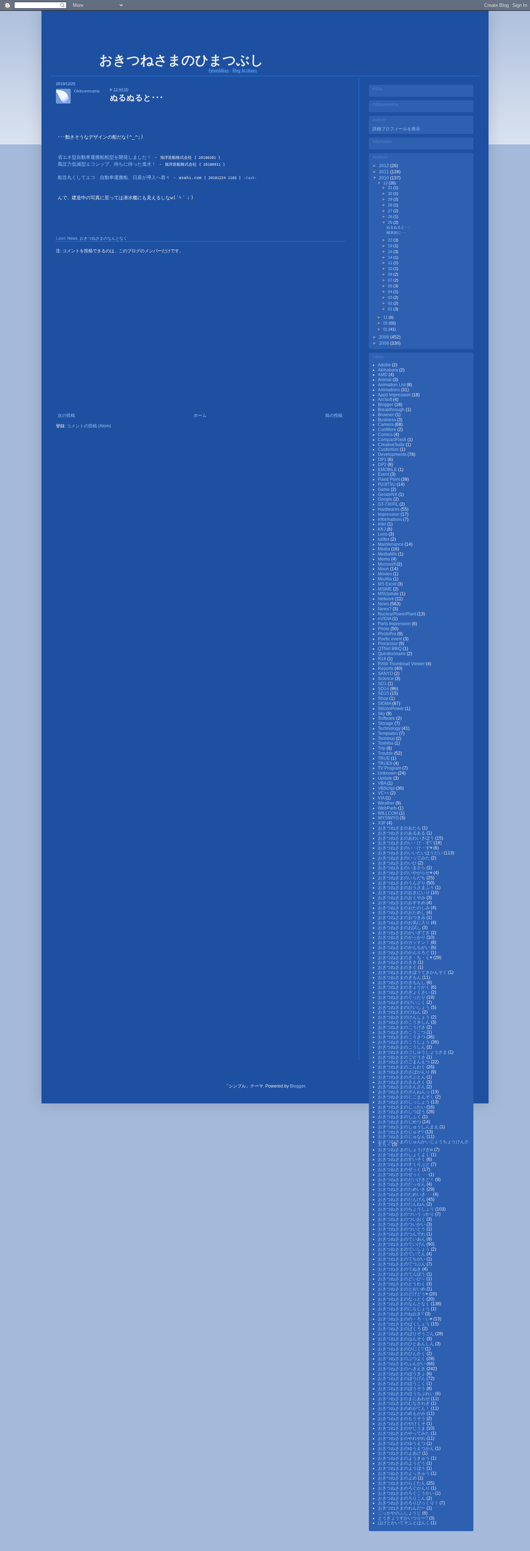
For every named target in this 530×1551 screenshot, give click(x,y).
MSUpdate (389, 593)
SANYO (386, 673)
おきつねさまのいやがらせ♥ (405, 872)
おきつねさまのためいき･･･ (405, 1194)
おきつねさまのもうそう (402, 1418)
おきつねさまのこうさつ (402, 1037)
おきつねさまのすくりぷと (404, 1164)
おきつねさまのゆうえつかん (406, 1448)
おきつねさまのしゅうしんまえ (409, 1126)
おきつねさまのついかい (402, 1224)
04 (390, 291)
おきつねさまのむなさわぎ (404, 1403)
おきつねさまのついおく (402, 1219)
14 (390, 257)
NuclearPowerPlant (397, 614)
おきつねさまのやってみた (404, 1433)
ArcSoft (385, 399)
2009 (384, 337)
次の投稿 (66, 415)
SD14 (384, 688)
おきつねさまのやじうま (402, 1428)
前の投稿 (334, 415)
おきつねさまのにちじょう (404, 1308)
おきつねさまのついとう (402, 1229)
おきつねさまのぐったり (402, 997)
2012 (384, 166)
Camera (386, 424)
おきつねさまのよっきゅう (404, 1473)
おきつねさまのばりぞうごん (406, 1333)
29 (390, 199)
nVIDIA (385, 618)
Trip (382, 748)
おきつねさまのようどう (402, 1463)
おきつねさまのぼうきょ (402, 1373)
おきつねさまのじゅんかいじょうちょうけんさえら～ (423, 1143)
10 (390, 268)
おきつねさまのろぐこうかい (406, 1493)
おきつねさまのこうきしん (404, 1022)
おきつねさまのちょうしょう (406, 1209)
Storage (386, 723)
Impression (389, 514)
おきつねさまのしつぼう (402, 1111)
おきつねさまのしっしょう (404, 1102)
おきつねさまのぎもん (400, 977)
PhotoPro (387, 633)
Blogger (386, 404)
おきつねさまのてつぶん (402, 1264)
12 (386, 183)
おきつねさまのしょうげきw (406, 1149)
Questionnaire (392, 653)
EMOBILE (388, 469)
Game (384, 489)
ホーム (200, 415)
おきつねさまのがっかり (402, 937)
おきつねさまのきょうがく (404, 987)
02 (390, 303)
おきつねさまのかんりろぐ (404, 952)
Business (387, 419)
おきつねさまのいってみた (404, 858)
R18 (382, 658)
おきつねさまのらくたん (402, 1483)
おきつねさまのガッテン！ (404, 942)
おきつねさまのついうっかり (406, 1214)
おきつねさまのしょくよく (404, 1154)
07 (390, 280)
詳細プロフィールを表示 (396, 128)
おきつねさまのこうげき (402, 1027)
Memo (384, 559)
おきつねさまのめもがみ (402, 1413)
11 (390, 263)
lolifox (384, 539)
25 (390, 222)
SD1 (383, 683)
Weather (387, 803)
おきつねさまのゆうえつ (402, 1443)
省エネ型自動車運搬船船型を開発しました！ (104, 157)
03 (390, 297)
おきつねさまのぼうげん (402, 1378)
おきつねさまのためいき (402, 1189)
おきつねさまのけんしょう (404, 1017)
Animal (385, 379)
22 (390, 240)
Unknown (388, 773)
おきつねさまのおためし (402, 912)
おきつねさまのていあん (402, 1239)
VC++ (384, 793)
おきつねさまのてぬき (400, 1269)
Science (386, 678)
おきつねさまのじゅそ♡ (401, 1131)
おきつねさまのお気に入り (404, 922)
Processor (388, 643)
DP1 (383, 459)
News (72, 238)
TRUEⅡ (385, 763)
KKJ (382, 529)
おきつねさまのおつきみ (402, 917)
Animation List (392, 384)
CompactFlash (392, 439)
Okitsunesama (87, 91)
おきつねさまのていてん (402, 1253)
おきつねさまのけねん (400, 1012)
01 (390, 309)
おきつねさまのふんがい (402, 1363)
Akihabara (388, 369)
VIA (381, 798)
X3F (382, 822)
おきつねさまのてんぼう (402, 1274)
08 (390, 274)
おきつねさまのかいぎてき (404, 932)
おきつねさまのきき (398, 962)
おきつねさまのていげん (402, 1244)
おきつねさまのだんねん (402, 1204)
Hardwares (389, 509)
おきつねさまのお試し (400, 927)
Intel (382, 524)
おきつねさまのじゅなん (402, 1136)
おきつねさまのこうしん (402, 1047)
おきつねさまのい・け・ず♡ (406, 842)
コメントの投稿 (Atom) (89, 425)
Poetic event (390, 638)
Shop (383, 698)
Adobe (385, 364)
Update (385, 778)
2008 (384, 343)
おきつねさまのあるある (402, 833)
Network (386, 598)
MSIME (385, 589)
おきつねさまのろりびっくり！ (409, 1503)
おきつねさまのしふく (400, 1116)
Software (387, 718)
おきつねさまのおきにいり (404, 892)
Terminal (387, 738)
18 (390, 251)
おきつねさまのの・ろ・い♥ (405, 1318)
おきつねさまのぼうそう (402, 1388)
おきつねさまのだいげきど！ (406, 1179)
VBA (382, 783)
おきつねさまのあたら (400, 828)
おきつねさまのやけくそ (402, 1423)
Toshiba (386, 743)
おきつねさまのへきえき (402, 1368)
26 (390, 216)
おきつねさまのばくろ (400, 1328)
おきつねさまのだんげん (402, 1199)
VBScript (387, 788)
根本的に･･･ (396, 233)
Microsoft (387, 564)
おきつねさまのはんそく (402, 1338)
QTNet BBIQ (390, 648)
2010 (384, 178)
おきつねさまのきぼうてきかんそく (413, 972)
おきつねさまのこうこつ (402, 1032)
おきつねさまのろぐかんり (404, 1488)
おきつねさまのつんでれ (402, 1234)
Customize (389, 449)
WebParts (388, 808)
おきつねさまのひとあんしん (406, 1343)
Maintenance (391, 544)
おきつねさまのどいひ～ (402, 1278)
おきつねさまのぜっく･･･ (403, 1174)
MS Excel (387, 584)
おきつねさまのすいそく (402, 1159)
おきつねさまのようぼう (402, 1468)
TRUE (384, 758)
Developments (392, 454)
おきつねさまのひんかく (402, 1353)
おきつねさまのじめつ (400, 1121)
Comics (386, 434)
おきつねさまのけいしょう (404, 1007)
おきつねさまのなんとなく (103, 238)
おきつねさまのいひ (398, 863)
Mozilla (385, 578)
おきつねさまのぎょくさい (404, 992)
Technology (390, 728)
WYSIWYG (389, 817)
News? (385, 608)
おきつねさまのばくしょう (404, 1323)
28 (390, 205)
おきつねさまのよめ (398, 1478)
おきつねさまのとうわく (402, 1283)
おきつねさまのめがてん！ (404, 1408)
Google (385, 499)
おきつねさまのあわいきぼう (406, 838)
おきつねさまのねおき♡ (401, 1313)
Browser (386, 414)
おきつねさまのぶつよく (402, 1358)
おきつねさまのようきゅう (404, 1458)
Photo (384, 628)
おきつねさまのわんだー (402, 1508)
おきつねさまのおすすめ (402, 902)
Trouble (386, 753)
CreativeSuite (392, 444)
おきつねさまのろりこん (402, 1498)
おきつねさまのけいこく (402, 1002)
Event (384, 474)
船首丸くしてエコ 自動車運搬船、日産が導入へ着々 (114, 177)
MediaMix (388, 554)
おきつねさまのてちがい (402, 1259)
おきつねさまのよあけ (400, 1453)
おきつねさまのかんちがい (404, 947)
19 (390, 246)
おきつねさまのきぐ (398, 967)
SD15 (384, 693)
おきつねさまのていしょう (404, 1249)
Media (384, 549)
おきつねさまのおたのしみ (404, 907)
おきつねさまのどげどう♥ (403, 1294)
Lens (383, 534)
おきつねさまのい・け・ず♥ (405, 847)
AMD (383, 374)
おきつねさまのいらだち (402, 877)
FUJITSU (387, 484)
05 (390, 286)
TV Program (390, 768)
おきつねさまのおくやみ (402, 897)
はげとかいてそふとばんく (404, 1522)
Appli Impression (395, 394)
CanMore (387, 429)
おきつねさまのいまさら (402, 867)
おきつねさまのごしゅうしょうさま (413, 1052)
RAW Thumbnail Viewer (402, 663)
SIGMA (385, 703)
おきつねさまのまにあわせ (404, 1398)
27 (390, 211)
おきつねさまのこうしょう (404, 1042)
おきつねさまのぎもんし (402, 982)
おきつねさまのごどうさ (402, 1057)
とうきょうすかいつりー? (403, 1518)
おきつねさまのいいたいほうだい (411, 852)
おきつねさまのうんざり (402, 882)
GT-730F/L (388, 504)
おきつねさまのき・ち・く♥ (405, 957)
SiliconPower (391, 708)
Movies (385, 573)
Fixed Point (389, 479)
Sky (382, 713)
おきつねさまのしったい (402, 1107)
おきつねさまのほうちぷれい (406, 1393)
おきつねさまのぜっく (400, 1169)
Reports (386, 668)
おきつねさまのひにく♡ (401, 1348)
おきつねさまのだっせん (402, 1184)
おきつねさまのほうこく (402, 1383)
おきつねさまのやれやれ (402, 1438)
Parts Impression (395, 623)
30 (390, 193)
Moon (384, 568)
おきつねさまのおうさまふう (406, 887)
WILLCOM (388, 813)
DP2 (383, 464)
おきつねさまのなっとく (402, 1299)
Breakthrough (392, 409)
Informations (390, 519)
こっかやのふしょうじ (400, 1513)
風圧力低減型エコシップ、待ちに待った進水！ (107, 164)
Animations (389, 389)
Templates (388, 733)
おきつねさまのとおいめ (402, 1288)
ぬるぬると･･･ (398, 227)
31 (390, 188)
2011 (384, 172)
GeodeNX (388, 494)
